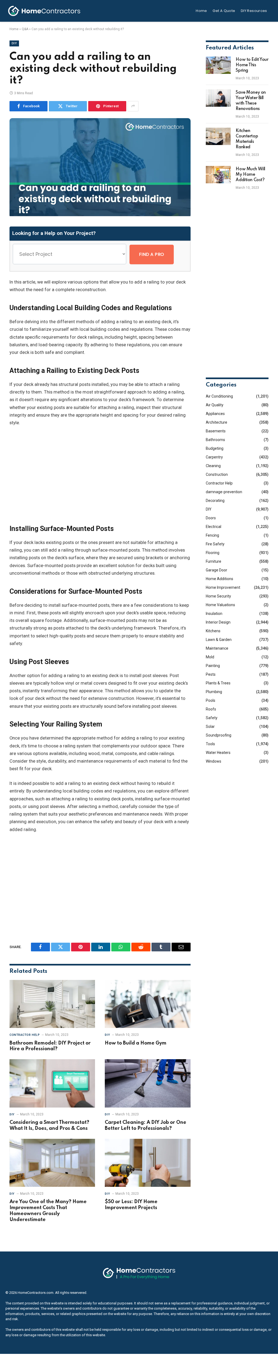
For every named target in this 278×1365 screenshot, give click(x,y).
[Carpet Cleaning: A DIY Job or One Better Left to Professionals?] (147, 1083)
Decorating (215, 500)
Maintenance (217, 648)
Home (201, 10)
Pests (211, 674)
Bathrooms (215, 440)
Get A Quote (224, 10)
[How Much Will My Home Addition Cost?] (218, 174)
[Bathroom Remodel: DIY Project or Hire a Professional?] (52, 1004)
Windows (213, 761)
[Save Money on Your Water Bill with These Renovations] (218, 98)
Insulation (214, 613)
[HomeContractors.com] (44, 11)
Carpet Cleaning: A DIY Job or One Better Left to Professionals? (145, 1125)
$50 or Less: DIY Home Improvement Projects (131, 1204)
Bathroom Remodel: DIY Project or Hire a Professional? (50, 1046)
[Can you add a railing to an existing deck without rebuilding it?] (100, 215)
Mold (210, 657)
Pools (210, 700)
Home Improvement (223, 587)
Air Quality (214, 405)
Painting (213, 665)
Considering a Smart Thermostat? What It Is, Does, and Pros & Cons (49, 1125)
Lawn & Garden (219, 639)
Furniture (213, 561)
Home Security (218, 596)
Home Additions (219, 579)
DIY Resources (254, 10)
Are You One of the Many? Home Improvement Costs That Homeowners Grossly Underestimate (48, 1210)
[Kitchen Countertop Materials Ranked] (218, 136)
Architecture (216, 422)
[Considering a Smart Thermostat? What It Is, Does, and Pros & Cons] (52, 1083)
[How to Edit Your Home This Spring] (218, 65)
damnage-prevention (224, 492)
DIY (14, 43)
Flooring (212, 553)
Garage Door (216, 570)
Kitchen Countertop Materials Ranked (247, 139)
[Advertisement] (100, 475)
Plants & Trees (218, 683)
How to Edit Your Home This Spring (252, 65)
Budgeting (214, 448)
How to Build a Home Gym (135, 1043)
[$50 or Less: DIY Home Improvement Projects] (147, 1163)
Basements (216, 431)
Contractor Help (25, 1035)
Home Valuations (220, 605)
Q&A (25, 29)
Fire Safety (215, 544)
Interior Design (218, 622)
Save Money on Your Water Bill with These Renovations (251, 100)
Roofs (211, 709)
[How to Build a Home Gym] (147, 1004)
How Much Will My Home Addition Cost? (250, 174)
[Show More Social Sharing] (133, 106)
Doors (211, 518)
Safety (211, 718)
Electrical (213, 526)
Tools (210, 744)
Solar (210, 726)
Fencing (212, 535)
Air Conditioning (219, 396)
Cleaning (213, 466)
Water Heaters (218, 752)
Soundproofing (218, 735)
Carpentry (214, 457)
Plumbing (214, 692)
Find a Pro (151, 254)
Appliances (215, 413)
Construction (217, 474)
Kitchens (213, 631)
